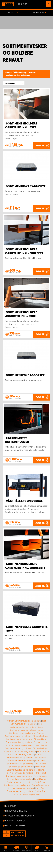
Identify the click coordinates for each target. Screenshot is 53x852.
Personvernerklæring (16, 811)
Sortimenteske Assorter (25, 375)
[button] (13, 83)
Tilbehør (31, 73)
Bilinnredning (20, 73)
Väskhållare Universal (24, 501)
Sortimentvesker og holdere (17, 75)
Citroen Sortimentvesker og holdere (24, 721)
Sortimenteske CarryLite (26, 186)
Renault (9, 73)
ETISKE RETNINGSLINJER (15, 821)
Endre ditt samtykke (15, 825)
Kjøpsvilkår (11, 806)
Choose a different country (19, 816)
